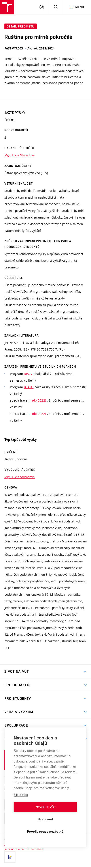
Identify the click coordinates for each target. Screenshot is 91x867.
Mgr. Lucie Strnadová (19, 155)
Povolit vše (45, 807)
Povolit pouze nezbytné (45, 831)
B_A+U (28, 387)
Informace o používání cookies (23, 849)
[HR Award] (9, 857)
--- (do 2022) (37, 400)
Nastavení (45, 819)
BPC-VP (29, 374)
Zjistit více (21, 794)
